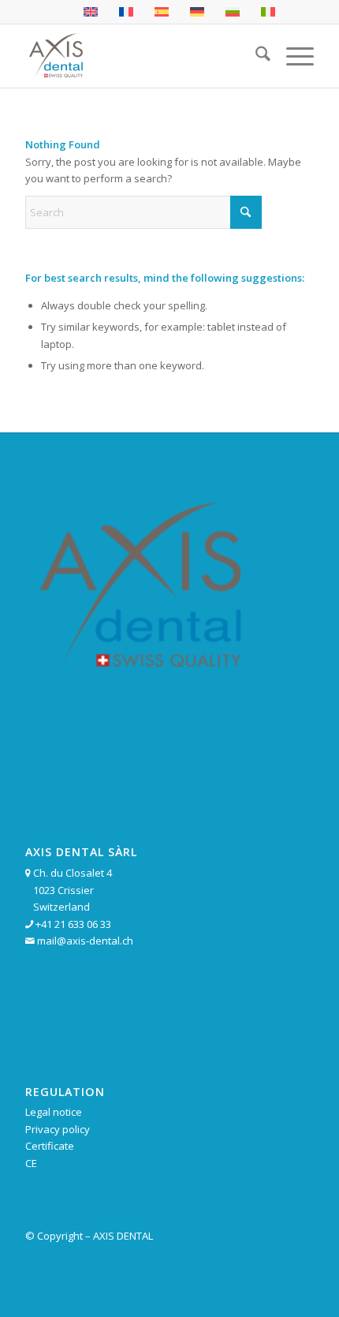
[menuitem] (255, 56)
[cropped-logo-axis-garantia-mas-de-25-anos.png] (140, 56)
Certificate (49, 1146)
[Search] (255, 56)
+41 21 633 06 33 (73, 924)
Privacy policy (57, 1129)
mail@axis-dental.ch (85, 940)
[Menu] (292, 56)
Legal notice (53, 1112)
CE (31, 1163)
